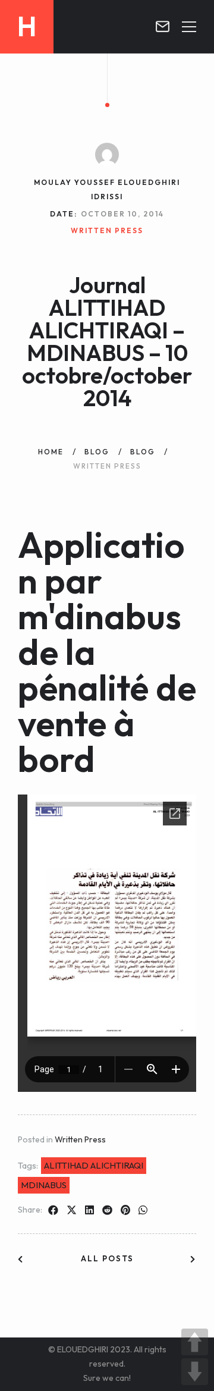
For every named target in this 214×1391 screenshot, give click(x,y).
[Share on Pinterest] (125, 1210)
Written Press (80, 1139)
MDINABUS (44, 1185)
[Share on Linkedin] (89, 1210)
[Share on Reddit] (107, 1210)
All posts (107, 1258)
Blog (96, 451)
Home (51, 451)
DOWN (194, 1371)
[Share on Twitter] (72, 1210)
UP (194, 1342)
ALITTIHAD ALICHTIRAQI (93, 1165)
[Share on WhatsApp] (143, 1210)
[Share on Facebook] (53, 1210)
